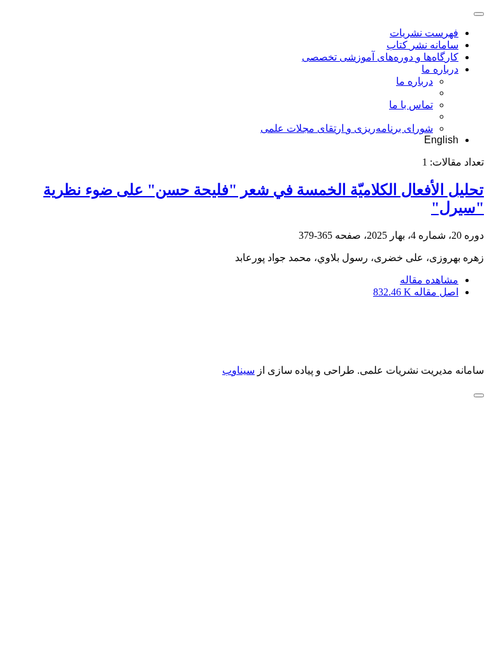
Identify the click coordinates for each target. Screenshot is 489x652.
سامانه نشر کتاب (422, 44)
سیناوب (238, 370)
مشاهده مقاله (429, 279)
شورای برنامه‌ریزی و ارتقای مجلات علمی (346, 128)
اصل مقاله (415, 292)
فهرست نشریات (424, 32)
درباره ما (440, 69)
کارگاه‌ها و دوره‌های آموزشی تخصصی (380, 57)
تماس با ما (411, 104)
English (441, 139)
